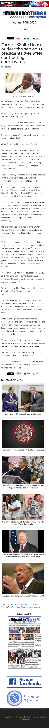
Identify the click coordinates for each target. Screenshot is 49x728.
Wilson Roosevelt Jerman (30, 607)
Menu (26, 29)
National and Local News (19, 604)
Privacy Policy (8, 717)
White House (16, 607)
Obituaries (33, 604)
